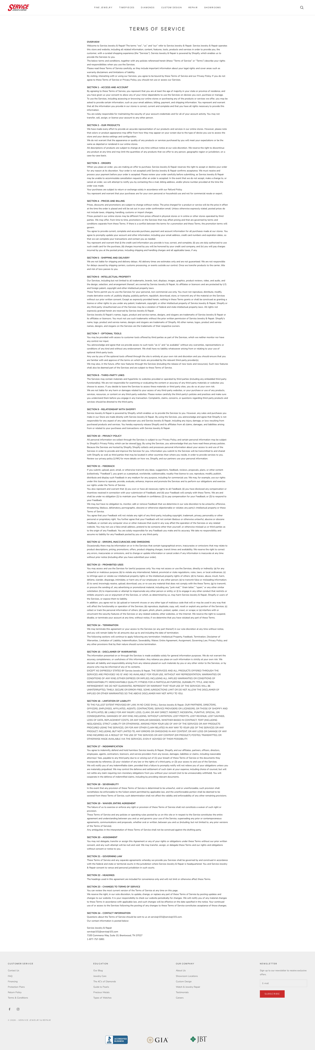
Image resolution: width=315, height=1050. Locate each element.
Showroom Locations (187, 976)
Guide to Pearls (101, 986)
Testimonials (182, 992)
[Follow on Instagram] (18, 1009)
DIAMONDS (148, 7)
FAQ (10, 976)
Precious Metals (101, 992)
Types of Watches (102, 997)
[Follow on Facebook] (9, 1009)
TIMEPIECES (127, 7)
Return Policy (14, 992)
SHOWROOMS (212, 7)
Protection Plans (16, 986)
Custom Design (184, 981)
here (139, 443)
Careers (180, 997)
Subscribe (272, 993)
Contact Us (13, 970)
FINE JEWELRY (103, 7)
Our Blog (98, 970)
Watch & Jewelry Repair (188, 986)
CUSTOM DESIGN (171, 7)
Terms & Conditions (18, 997)
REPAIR (193, 7)
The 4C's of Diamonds (104, 981)
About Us (181, 970)
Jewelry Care (99, 976)
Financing (13, 981)
